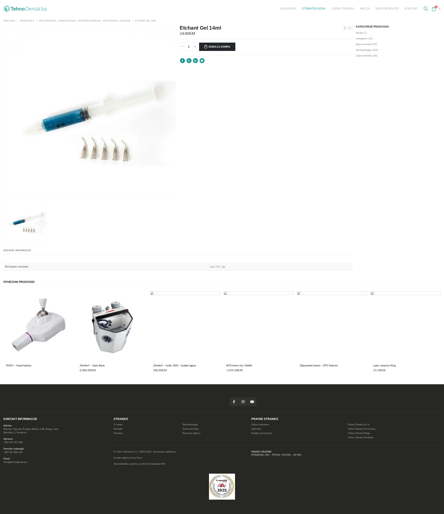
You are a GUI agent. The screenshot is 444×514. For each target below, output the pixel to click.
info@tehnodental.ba (15, 462)
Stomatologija (314, 8)
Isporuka (256, 429)
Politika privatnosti (261, 433)
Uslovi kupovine (260, 424)
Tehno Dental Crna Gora (361, 429)
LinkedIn (195, 60)
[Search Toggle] (426, 9)
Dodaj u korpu (219, 46)
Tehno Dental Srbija (359, 433)
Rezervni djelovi (191, 433)
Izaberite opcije (435, 297)
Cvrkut (189, 60)
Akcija (365, 8)
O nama (118, 424)
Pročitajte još (68, 297)
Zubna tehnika (342, 8)
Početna (118, 433)
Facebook (182, 60)
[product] (38, 326)
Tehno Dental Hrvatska (360, 437)
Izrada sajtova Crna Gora (128, 457)
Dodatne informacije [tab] (17, 250)
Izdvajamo (362, 38)
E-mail (202, 60)
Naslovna (288, 8)
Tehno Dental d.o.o (358, 424)
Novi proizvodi (387, 8)
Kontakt (411, 8)
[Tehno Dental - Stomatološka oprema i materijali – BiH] (25, 8)
